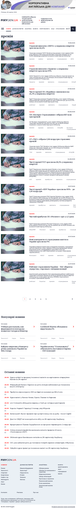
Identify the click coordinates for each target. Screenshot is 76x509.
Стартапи (4, 473)
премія (31, 59)
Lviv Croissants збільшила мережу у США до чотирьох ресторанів (37, 403)
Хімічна (22, 479)
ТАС (30, 152)
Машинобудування (26, 468)
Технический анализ (46, 481)
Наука (14, 338)
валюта (35, 28)
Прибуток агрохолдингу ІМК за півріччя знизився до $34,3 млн (36, 392)
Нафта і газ (4, 477)
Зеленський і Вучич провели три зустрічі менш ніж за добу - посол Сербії (40, 414)
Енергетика (5, 475)
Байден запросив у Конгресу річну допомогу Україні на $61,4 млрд (14, 349)
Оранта (32, 82)
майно (40, 59)
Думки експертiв (17, 28)
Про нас (36, 492)
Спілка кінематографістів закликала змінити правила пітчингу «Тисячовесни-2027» (36, 431)
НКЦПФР (32, 229)
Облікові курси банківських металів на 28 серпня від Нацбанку (36, 437)
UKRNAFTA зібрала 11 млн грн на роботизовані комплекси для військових (29, 20)
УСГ (30, 179)
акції (52, 28)
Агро (2, 482)
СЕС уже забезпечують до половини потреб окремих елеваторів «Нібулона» (42, 443)
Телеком (23, 477)
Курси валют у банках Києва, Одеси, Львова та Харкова (33, 397)
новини (8, 28)
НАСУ (42, 255)
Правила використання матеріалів (63, 507)
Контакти (4, 492)
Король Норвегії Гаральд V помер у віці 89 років (30, 408)
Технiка (22, 338)
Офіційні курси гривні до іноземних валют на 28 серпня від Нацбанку (39, 448)
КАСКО (31, 128)
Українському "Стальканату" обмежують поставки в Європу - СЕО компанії (55, 349)
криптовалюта (45, 28)
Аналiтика (28, 28)
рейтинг (32, 105)
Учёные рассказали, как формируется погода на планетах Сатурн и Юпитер (14, 329)
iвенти (68, 28)
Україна (42, 281)
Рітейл (22, 475)
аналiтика (43, 465)
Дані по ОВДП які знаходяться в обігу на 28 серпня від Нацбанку (37, 419)
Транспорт (23, 470)
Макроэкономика (45, 474)
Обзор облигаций (45, 476)
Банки (3, 484)
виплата (50, 59)
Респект (43, 229)
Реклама (20, 492)
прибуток (48, 179)
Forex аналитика (44, 483)
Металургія (5, 479)
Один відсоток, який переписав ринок (47, 20)
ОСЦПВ (60, 128)
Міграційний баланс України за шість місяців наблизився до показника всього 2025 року (40, 386)
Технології (4, 338)
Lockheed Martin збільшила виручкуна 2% (53, 328)
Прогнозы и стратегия (46, 479)
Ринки (3, 468)
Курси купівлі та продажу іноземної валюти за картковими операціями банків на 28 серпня (40, 378)
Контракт (32, 255)
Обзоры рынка (44, 468)
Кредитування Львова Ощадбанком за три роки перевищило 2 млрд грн (40, 425)
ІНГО (72, 59)
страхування (60, 28)
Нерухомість (24, 473)
